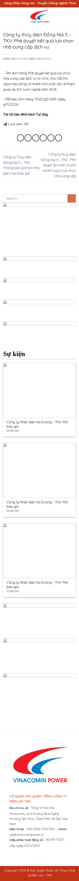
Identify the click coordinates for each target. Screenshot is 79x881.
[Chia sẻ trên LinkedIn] (58, 137)
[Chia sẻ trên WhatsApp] (20, 137)
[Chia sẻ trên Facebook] (28, 137)
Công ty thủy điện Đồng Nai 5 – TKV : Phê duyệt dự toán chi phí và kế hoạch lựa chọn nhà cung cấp (58, 165)
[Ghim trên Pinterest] (50, 137)
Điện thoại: (16, 829)
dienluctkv (43, 58)
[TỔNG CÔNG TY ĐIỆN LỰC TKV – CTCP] (39, 16)
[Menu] (5, 16)
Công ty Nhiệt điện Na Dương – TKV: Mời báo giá (37, 424)
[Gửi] (72, 198)
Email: (63, 829)
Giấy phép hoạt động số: (26, 839)
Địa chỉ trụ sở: (19, 808)
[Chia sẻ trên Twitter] (35, 137)
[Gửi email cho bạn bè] (43, 137)
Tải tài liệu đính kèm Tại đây (25, 114)
